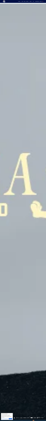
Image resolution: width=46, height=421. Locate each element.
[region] (7, 416)
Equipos (30, 1)
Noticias (25, 1)
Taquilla (19, 1)
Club (33, 1)
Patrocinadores (37, 1)
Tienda (22, 1)
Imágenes (27, 1)
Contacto (41, 1)
